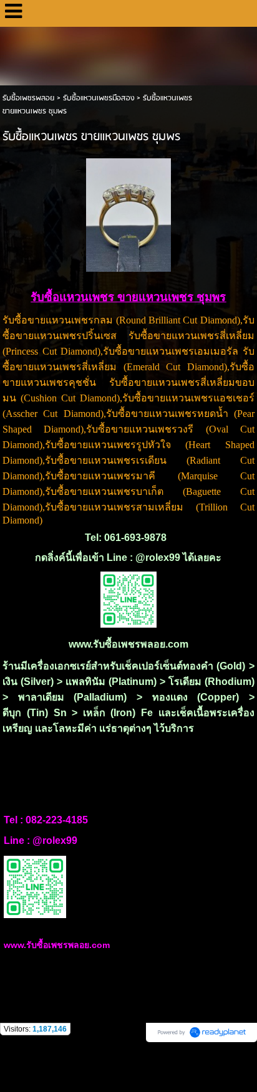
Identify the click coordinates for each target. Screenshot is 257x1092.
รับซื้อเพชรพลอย (28, 98)
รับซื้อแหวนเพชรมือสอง (98, 98)
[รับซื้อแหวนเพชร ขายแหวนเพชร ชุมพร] (129, 213)
